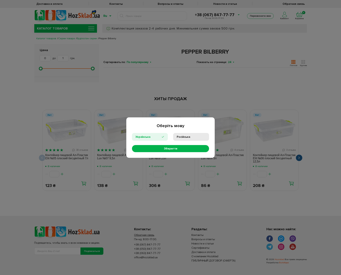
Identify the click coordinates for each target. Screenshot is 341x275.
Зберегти (170, 148)
